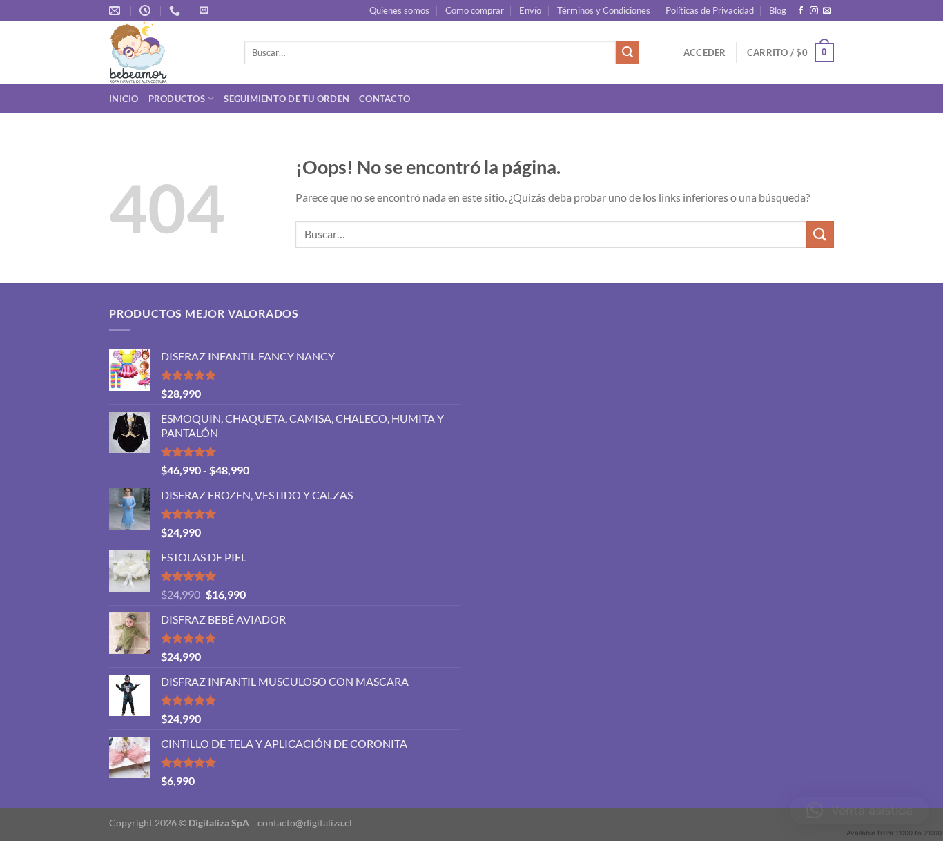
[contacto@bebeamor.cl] (116, 11)
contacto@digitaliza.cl (304, 823)
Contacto (384, 98)
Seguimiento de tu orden (286, 98)
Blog (777, 10)
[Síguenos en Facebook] (801, 11)
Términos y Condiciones (603, 10)
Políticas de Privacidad (709, 10)
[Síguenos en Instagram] (814, 11)
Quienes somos (399, 10)
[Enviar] (627, 52)
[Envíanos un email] (827, 11)
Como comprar (474, 10)
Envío (530, 10)
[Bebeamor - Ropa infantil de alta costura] (166, 52)
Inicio (124, 98)
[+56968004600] (176, 11)
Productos (176, 98)
